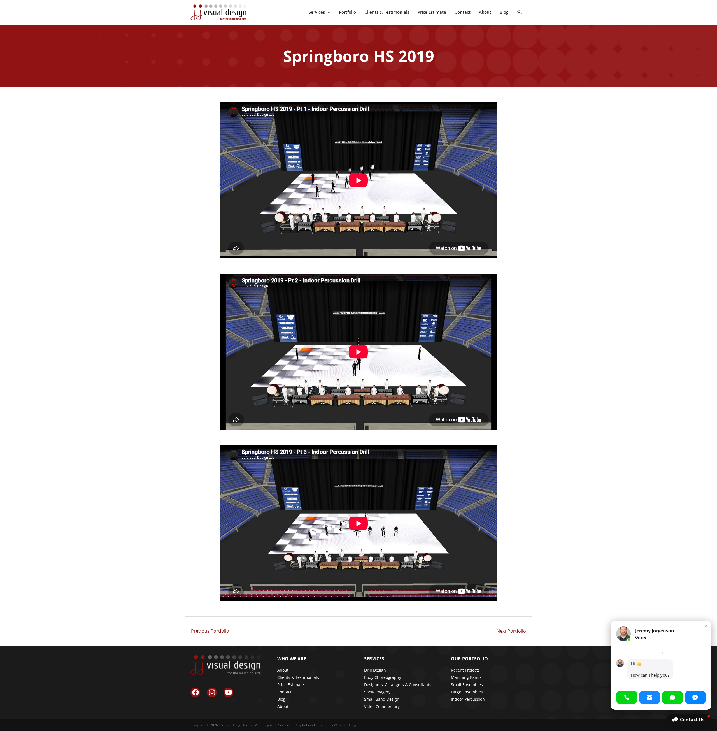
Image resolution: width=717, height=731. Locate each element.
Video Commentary (382, 706)
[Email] (649, 697)
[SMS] (672, 697)
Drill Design (375, 670)
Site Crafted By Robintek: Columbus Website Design (318, 725)
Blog (281, 699)
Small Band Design (381, 699)
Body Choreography (382, 677)
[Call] (626, 697)
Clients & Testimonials (298, 677)
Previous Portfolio (207, 631)
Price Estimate (290, 684)
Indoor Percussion (468, 699)
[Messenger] (695, 697)
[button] (519, 12)
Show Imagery (377, 692)
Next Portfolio (514, 631)
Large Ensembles (467, 692)
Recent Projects (465, 670)
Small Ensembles (467, 684)
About (282, 670)
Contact (284, 692)
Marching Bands (466, 677)
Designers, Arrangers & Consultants (397, 684)
